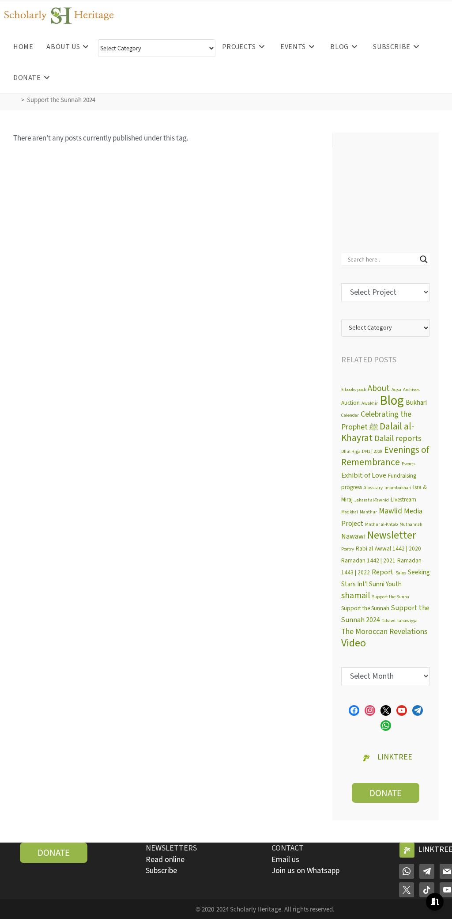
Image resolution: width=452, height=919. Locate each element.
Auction (350, 403)
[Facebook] (354, 710)
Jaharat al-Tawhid (371, 500)
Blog (392, 400)
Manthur (368, 512)
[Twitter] (385, 710)
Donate (385, 793)
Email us (285, 859)
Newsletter (391, 535)
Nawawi (353, 536)
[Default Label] (401, 710)
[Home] (16, 99)
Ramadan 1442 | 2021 (368, 560)
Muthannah (410, 524)
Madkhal (349, 512)
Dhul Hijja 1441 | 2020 (361, 451)
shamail (355, 595)
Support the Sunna (390, 596)
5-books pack (353, 389)
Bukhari (416, 402)
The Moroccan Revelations (384, 631)
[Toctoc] (426, 889)
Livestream (403, 499)
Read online (165, 859)
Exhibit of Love (363, 475)
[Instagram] (370, 710)
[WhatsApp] (406, 870)
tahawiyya (407, 620)
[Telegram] (426, 870)
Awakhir (370, 403)
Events (408, 463)
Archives (411, 389)
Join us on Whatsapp (305, 870)
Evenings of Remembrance (385, 456)
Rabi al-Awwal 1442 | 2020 (388, 548)
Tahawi (389, 620)
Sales (401, 573)
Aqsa (396, 389)
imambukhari (397, 487)
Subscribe (161, 870)
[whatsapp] (385, 724)
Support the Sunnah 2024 (61, 99)
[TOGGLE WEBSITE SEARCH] (68, 77)
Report (383, 572)
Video (353, 643)
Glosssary (373, 487)
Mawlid (390, 510)
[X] (406, 889)
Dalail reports (398, 438)
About (379, 388)
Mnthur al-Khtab (381, 524)
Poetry (347, 549)
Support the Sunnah (365, 608)
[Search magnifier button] (424, 259)
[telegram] (417, 710)
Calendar (350, 415)
